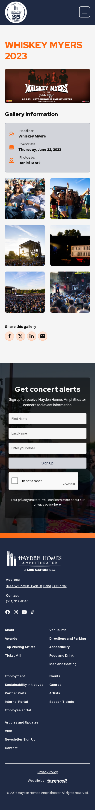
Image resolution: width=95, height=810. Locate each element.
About (9, 630)
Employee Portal (18, 710)
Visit (8, 731)
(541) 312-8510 (17, 601)
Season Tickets (61, 702)
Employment (15, 676)
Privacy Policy (48, 772)
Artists (54, 693)
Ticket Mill (13, 655)
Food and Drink (61, 655)
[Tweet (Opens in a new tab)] (20, 336)
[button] (84, 11)
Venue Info (57, 630)
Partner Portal (16, 693)
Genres (55, 685)
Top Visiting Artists (20, 647)
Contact (11, 748)
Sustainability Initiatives (24, 685)
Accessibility (59, 647)
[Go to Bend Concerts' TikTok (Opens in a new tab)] (32, 612)
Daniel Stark (29, 162)
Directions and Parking (67, 638)
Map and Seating (63, 664)
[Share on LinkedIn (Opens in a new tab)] (31, 336)
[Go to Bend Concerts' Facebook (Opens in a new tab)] (7, 612)
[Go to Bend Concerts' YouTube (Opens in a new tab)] (24, 612)
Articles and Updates (22, 722)
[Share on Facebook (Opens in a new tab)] (9, 336)
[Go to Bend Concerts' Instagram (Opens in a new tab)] (16, 612)
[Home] (47, 560)
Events (54, 676)
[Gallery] (25, 198)
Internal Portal (16, 702)
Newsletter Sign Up (20, 739)
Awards (11, 638)
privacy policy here (47, 504)
